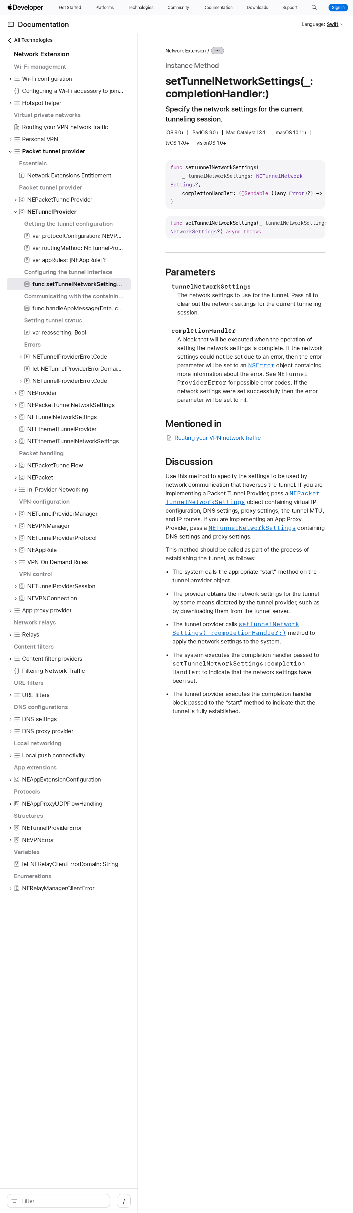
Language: (313, 24)
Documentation (43, 24)
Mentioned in (193, 423)
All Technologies (33, 40)
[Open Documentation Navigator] (11, 24)
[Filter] (62, 1200)
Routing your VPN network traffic (217, 437)
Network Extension (185, 51)
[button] (314, 7)
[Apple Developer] (26, 7)
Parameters (190, 272)
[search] (58, 1201)
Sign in (338, 7)
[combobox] (62, 1201)
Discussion (189, 461)
